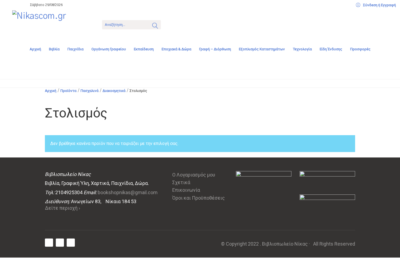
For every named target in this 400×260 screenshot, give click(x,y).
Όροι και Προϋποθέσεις (198, 198)
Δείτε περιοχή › (62, 208)
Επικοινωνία (186, 190)
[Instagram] (71, 243)
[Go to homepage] (53, 24)
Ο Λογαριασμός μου (193, 175)
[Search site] (155, 26)
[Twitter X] (60, 243)
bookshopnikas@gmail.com (128, 192)
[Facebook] (49, 243)
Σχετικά (181, 182)
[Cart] (172, 24)
